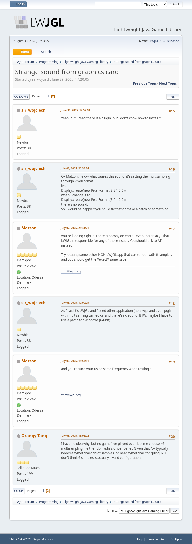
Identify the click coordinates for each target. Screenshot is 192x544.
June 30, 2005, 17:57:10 (75, 110)
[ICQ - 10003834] (19, 271)
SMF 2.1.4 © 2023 (21, 539)
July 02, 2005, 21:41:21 (75, 228)
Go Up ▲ (176, 539)
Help (140, 539)
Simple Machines (43, 539)
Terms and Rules (157, 539)
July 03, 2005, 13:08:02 (75, 435)
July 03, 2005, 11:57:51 (75, 361)
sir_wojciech (34, 110)
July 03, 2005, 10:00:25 (75, 302)
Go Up (18, 491)
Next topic (168, 83)
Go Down (21, 96)
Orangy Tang (34, 435)
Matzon (29, 228)
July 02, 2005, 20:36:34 (75, 168)
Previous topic (145, 83)
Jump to (112, 510)
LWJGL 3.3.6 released (164, 41)
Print (173, 96)
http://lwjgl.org (71, 271)
